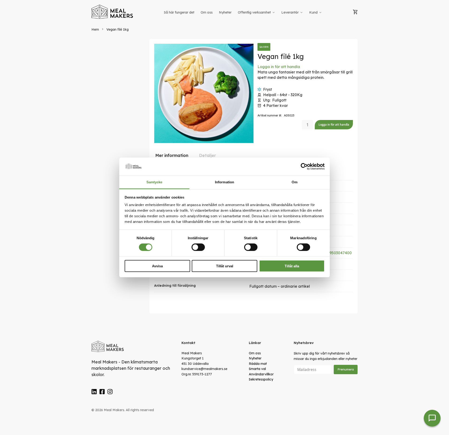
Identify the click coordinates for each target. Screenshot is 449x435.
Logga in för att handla (278, 66)
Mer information (171, 155)
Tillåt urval (224, 266)
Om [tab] (294, 182)
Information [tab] (224, 182)
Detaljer (207, 155)
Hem (95, 29)
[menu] (243, 12)
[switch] (198, 247)
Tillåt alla (292, 266)
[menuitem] (179, 12)
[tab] (171, 155)
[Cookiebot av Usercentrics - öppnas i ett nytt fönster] (304, 166)
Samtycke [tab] (154, 182)
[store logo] (112, 12)
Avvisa (157, 266)
